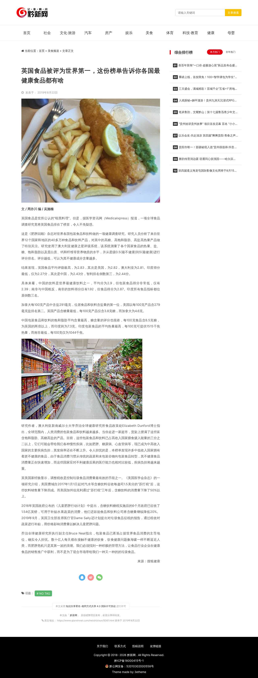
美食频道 (53, 50)
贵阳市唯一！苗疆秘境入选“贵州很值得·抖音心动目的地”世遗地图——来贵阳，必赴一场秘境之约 (205, 148)
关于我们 (102, 646)
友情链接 (155, 646)
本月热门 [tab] (215, 51)
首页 (26, 33)
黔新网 (74, 615)
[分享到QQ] (82, 577)
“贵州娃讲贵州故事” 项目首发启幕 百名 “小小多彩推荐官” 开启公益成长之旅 (205, 125)
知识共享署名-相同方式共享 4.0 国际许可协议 (91, 606)
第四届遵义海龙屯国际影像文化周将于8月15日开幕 (205, 172)
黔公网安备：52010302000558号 (131, 666)
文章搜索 (233, 12)
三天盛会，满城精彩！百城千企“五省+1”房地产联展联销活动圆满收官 (205, 90)
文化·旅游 (67, 33)
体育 (170, 33)
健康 (210, 33)
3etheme (140, 672)
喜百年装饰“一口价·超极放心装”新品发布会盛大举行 (205, 67)
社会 (47, 33)
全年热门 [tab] (230, 51)
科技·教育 (190, 33)
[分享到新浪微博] (90, 577)
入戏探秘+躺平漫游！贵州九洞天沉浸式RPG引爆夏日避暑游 (205, 102)
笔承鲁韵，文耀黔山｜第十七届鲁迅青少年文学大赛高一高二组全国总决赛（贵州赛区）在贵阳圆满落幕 (205, 113)
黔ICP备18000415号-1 (129, 660)
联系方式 (120, 646)
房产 (108, 33)
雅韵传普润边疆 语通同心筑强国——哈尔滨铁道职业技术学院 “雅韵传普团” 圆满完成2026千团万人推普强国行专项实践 (205, 160)
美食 (149, 33)
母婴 (231, 33)
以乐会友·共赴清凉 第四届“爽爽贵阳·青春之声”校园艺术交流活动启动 (205, 137)
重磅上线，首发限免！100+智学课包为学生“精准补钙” (205, 78)
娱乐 (129, 33)
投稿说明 (138, 646)
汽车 (88, 33)
